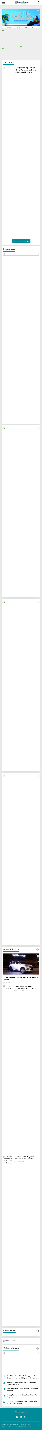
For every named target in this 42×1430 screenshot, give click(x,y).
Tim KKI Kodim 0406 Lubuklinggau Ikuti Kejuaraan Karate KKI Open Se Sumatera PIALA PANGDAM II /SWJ (22, 1377)
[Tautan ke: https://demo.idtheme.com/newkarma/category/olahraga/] (37, 1348)
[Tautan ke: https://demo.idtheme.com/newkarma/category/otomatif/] (37, 949)
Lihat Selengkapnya (21, 241)
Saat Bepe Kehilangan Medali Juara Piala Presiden (22, 1389)
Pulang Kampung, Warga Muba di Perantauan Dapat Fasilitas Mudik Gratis (25, 70)
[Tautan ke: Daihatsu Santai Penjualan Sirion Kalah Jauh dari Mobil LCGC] (8, 1240)
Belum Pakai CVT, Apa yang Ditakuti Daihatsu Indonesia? (25, 987)
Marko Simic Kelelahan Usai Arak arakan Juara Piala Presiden (22, 1402)
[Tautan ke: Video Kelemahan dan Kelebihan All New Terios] (21, 964)
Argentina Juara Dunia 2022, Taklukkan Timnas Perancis (21, 1383)
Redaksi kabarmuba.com (22, 1427)
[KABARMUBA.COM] (21, 2)
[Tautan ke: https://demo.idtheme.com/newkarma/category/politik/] (37, 1330)
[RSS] (25, 1417)
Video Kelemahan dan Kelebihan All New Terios (20, 978)
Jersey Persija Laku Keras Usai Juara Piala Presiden (23, 1396)
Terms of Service (26, 1425)
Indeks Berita (6, 1427)
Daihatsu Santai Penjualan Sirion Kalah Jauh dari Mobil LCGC (24, 1158)
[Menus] (3, 2)
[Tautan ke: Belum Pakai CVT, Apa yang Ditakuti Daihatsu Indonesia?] (8, 1069)
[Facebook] (17, 1417)
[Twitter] (21, 1417)
